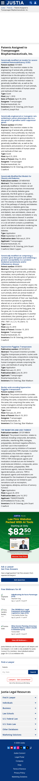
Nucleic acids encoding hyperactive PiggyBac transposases (16, 388)
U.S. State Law (9, 724)
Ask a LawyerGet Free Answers (9, 567)
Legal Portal (19, 757)
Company (19, 761)
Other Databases (10, 729)
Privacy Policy (19, 773)
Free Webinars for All (11, 589)
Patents (9, 8)
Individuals (8, 702)
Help (19, 765)
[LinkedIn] (8, 747)
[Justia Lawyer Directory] (30, 747)
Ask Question (19, 580)
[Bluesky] (24, 747)
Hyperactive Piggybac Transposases (16, 347)
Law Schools (8, 713)
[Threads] (21, 747)
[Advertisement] (19, 27)
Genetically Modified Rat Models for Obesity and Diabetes (16, 177)
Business (7, 708)
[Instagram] (18, 747)
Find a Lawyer (7, 662)
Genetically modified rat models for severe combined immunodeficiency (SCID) (19, 61)
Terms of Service (19, 769)
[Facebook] (15, 747)
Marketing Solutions (12, 734)
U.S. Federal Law (10, 718)
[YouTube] (11, 747)
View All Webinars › (19, 640)
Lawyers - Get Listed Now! (19, 679)
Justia (3, 8)
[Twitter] (27, 747)
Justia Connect (19, 753)
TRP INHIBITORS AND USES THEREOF (16, 430)
